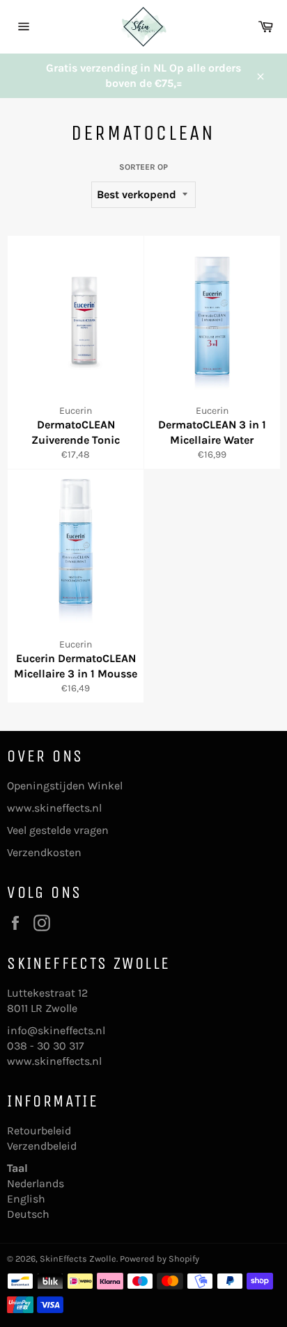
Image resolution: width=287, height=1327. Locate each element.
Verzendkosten (44, 852)
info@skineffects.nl (56, 1030)
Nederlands (35, 1183)
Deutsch (28, 1214)
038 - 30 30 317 (45, 1045)
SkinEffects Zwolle (78, 1258)
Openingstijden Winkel (65, 785)
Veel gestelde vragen (58, 830)
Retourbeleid (39, 1130)
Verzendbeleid (42, 1145)
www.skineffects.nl (54, 807)
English (26, 1198)
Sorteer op (143, 167)
